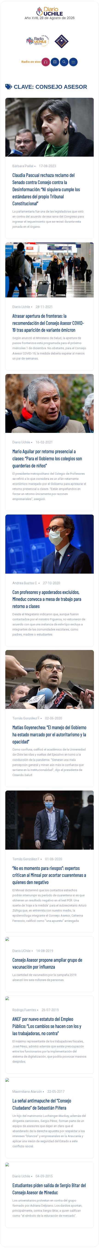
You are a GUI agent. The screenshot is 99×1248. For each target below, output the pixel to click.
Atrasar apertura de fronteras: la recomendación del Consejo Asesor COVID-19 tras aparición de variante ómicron (48, 323)
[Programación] (55, 62)
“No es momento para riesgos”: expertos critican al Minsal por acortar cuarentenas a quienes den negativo (49, 875)
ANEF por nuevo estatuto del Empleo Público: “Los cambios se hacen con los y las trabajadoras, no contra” (46, 1026)
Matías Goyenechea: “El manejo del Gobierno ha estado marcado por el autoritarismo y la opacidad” (49, 734)
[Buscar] (64, 62)
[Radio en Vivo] (45, 62)
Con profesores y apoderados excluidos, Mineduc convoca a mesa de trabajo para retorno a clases (46, 599)
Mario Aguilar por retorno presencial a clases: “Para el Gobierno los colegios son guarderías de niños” (47, 458)
